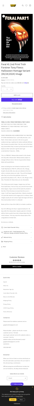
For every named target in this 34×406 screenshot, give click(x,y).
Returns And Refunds (9, 297)
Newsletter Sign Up (8, 289)
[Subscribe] (25, 378)
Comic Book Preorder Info (10, 293)
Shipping (3, 79)
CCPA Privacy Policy (8, 308)
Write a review (17, 266)
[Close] (32, 387)
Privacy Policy (6, 304)
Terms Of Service (7, 311)
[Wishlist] (26, 5)
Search (5, 282)
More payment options (17, 103)
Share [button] (4, 246)
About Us (5, 285)
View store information (9, 112)
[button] (3, 5)
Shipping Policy (7, 300)
